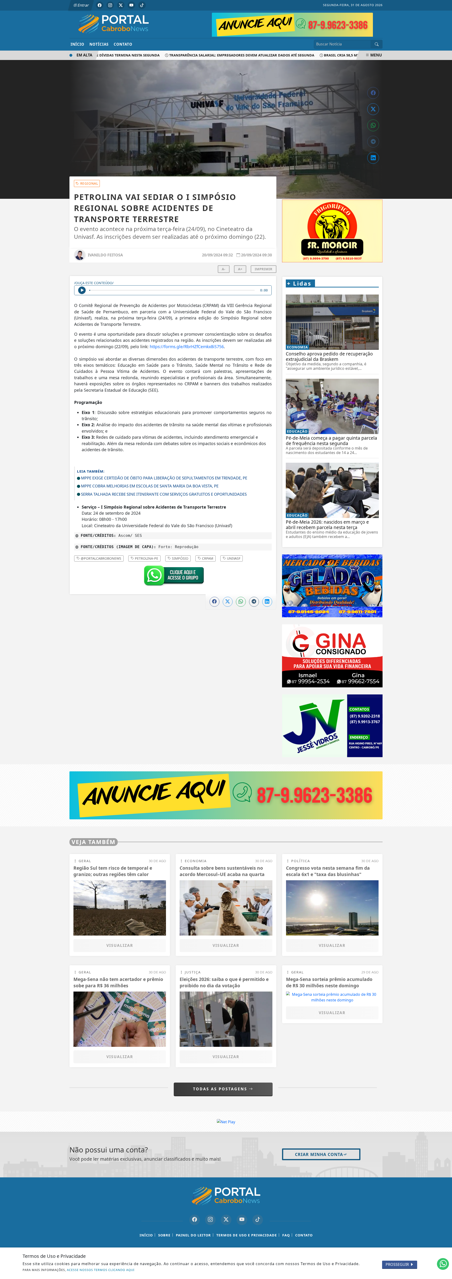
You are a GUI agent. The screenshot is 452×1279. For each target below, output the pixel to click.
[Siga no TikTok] (142, 5)
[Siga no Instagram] (110, 5)
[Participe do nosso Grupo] (172, 577)
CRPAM (207, 558)
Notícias (99, 44)
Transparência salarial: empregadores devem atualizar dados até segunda (218, 55)
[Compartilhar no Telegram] (373, 141)
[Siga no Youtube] (131, 5)
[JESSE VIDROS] (332, 725)
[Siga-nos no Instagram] (210, 1220)
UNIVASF (233, 558)
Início (77, 44)
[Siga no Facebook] (99, 5)
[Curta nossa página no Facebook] (194, 1220)
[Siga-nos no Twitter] (226, 1220)
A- (223, 269)
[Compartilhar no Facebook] (373, 93)
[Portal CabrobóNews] (113, 24)
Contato (123, 44)
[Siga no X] (121, 5)
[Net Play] (226, 1121)
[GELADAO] (332, 585)
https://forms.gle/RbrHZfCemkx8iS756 (187, 346)
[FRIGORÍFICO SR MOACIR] (332, 230)
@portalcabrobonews (100, 558)
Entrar (83, 5)
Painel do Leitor (193, 1235)
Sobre (164, 1235)
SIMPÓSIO (179, 558)
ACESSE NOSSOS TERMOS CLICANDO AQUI (100, 1270)
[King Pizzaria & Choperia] (226, 794)
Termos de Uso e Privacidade (246, 1235)
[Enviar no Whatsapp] (373, 125)
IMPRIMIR (263, 269)
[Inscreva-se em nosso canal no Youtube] (242, 1220)
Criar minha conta (319, 1154)
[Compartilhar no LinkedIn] (373, 158)
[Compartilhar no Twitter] (373, 109)
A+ (240, 269)
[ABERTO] (302, 23)
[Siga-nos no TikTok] (257, 1220)
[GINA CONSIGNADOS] (332, 655)
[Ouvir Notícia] (82, 290)
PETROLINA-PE (146, 558)
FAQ (286, 1235)
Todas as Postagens (221, 1089)
